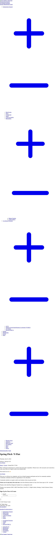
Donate (2, 4)
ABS (4, 523)
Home (1, 465)
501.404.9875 (3, 506)
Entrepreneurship (4, 450)
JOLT (4, 516)
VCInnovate (5, 514)
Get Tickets (2, 462)
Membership (7, 4)
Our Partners (6, 530)
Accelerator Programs (8, 520)
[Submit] (0, 499)
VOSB (4, 521)
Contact (4, 532)
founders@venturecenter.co (6, 509)
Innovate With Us (7, 524)
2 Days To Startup (7, 515)
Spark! (4, 518)
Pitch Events (6, 513)
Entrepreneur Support (5, 1)
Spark (9, 450)
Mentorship (5, 529)
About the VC (6, 526)
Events (11, 4)
